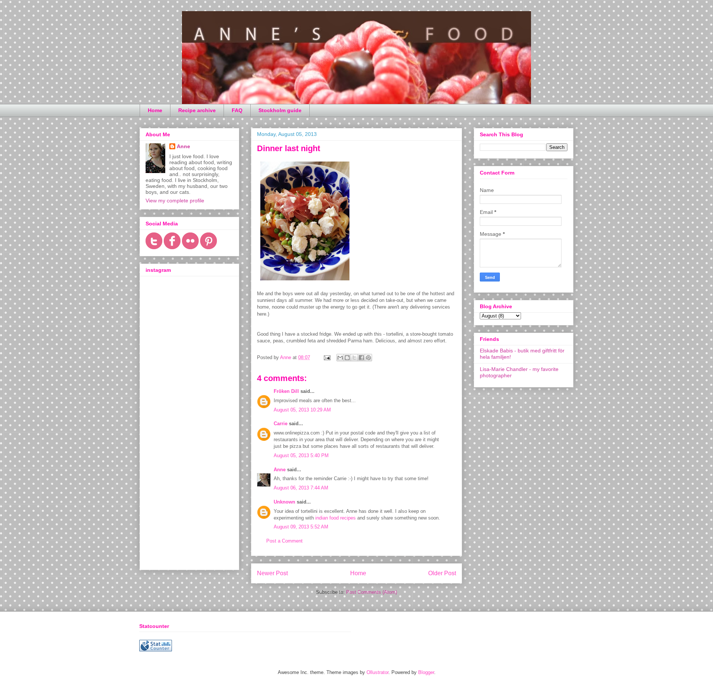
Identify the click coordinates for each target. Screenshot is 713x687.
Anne (280, 469)
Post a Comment (284, 541)
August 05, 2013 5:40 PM (301, 455)
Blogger (426, 672)
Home (155, 110)
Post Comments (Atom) (371, 592)
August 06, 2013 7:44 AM (301, 488)
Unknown (284, 502)
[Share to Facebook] (361, 357)
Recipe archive (197, 110)
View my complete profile (175, 201)
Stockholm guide (280, 110)
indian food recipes (335, 518)
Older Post (442, 573)
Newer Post (272, 573)
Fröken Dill (286, 391)
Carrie (280, 423)
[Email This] (340, 357)
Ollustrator (377, 672)
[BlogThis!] (347, 357)
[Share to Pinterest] (368, 357)
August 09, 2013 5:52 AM (301, 527)
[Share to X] (354, 357)
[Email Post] (326, 357)
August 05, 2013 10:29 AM (302, 410)
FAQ (237, 110)
